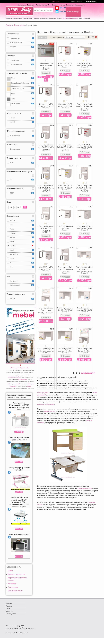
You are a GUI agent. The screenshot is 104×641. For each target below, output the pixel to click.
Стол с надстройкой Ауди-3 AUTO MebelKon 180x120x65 (84, 106)
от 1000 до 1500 (15, 136)
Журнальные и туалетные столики (17, 579)
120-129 (12, 118)
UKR (53, 2)
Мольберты (12, 584)
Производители (11, 614)
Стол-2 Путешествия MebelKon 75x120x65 (65, 309)
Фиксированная (15, 149)
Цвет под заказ (15, 103)
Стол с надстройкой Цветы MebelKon (84, 349)
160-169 (12, 122)
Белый (13, 93)
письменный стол (49, 411)
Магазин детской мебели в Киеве (20, 368)
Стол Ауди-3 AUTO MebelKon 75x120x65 (84, 64)
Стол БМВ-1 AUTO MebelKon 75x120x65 (45, 268)
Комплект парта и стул (16, 574)
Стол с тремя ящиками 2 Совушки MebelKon (46, 349)
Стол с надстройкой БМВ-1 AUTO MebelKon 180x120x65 (84, 187)
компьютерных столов (84, 488)
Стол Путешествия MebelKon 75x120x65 (84, 309)
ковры (29, 386)
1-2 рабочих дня (15, 38)
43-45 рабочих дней (16, 42)
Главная (8, 25)
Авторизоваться (76, 1)
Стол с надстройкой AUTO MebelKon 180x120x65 (46, 228)
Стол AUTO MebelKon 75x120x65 (65, 227)
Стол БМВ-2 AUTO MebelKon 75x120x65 (84, 227)
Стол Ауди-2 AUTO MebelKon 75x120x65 (45, 105)
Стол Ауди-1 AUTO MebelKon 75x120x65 (65, 105)
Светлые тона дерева (17, 88)
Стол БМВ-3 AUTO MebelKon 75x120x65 (65, 186)
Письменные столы (15, 591)
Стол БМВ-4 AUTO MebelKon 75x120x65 (84, 146)
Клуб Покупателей (84, 18)
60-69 (11, 163)
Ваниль (13, 78)
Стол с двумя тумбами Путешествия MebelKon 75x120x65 (84, 269)
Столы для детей (42, 393)
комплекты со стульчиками (45, 404)
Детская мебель (19, 25)
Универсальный (15, 285)
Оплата (38, 5)
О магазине (22, 5)
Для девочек (14, 281)
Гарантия (30, 5)
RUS (57, 2)
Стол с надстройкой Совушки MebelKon (65, 349)
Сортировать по (57, 37)
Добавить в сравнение (39, 44)
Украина (12, 299)
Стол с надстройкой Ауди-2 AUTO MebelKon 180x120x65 (46, 147)
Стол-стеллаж (13, 587)
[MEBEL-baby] (19, 15)
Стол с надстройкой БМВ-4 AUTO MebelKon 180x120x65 (65, 147)
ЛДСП (12, 179)
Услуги (62, 5)
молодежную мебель (14, 377)
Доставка (55, 5)
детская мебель (22, 379)
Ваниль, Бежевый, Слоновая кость (20, 84)
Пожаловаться (80, 5)
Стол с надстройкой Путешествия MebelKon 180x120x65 (46, 310)
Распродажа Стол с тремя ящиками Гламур (46, 65)
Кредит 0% (46, 5)
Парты (10, 571)
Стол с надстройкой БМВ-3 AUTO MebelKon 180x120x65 (46, 187)
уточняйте (13, 47)
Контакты (69, 5)
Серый (13, 98)
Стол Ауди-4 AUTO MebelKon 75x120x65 (65, 64)
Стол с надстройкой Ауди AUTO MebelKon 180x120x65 (65, 269)
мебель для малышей (13, 384)
